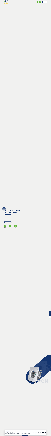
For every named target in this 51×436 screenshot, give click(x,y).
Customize (35, 432)
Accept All (43, 432)
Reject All (39, 432)
